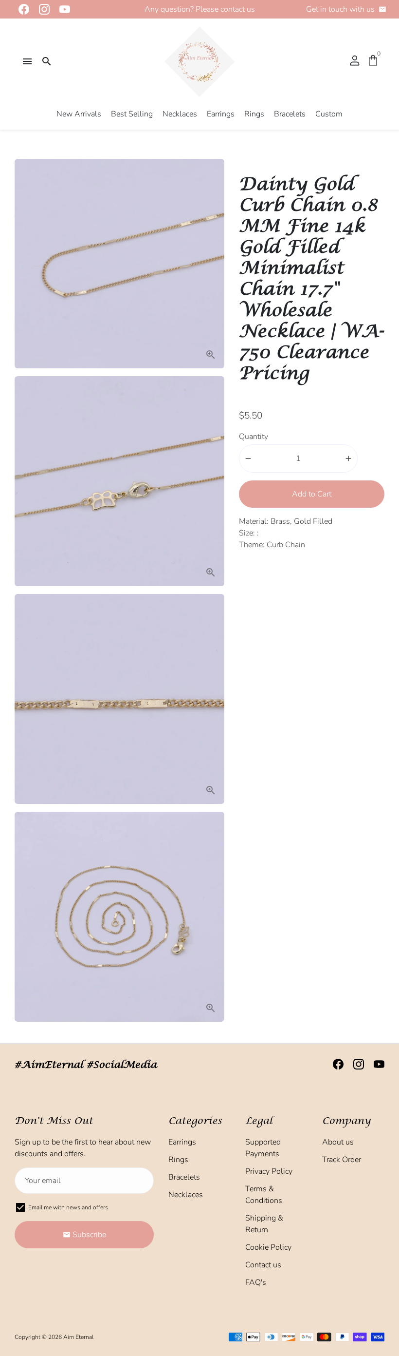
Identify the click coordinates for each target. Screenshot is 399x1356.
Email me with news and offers (68, 1207)
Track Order (341, 1159)
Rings (254, 114)
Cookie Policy (268, 1247)
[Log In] (354, 61)
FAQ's (255, 1282)
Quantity (253, 436)
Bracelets (290, 114)
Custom (329, 114)
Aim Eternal (78, 1337)
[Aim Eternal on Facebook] (21, 9)
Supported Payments (263, 1148)
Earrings (221, 114)
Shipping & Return (264, 1224)
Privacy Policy (268, 1171)
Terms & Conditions (263, 1195)
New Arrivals (78, 114)
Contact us (263, 1265)
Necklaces (180, 114)
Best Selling (132, 114)
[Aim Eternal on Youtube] (62, 9)
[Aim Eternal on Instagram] (41, 9)
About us (338, 1142)
